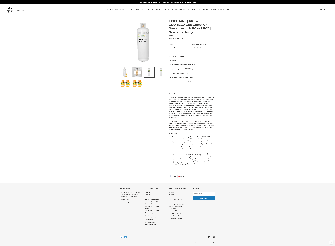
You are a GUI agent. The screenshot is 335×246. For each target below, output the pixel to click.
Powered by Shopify (210, 242)
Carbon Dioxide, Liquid (175, 218)
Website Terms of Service (152, 210)
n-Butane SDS (173, 192)
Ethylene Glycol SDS (175, 213)
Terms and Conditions (151, 224)
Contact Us (148, 194)
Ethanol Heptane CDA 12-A (176, 204)
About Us (147, 192)
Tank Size (172, 44)
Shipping (171, 38)
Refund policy (149, 213)
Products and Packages (152, 199)
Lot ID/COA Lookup (150, 222)
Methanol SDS (173, 211)
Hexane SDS (172, 202)
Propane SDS (173, 197)
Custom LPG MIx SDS (175, 199)
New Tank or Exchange (199, 44)
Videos (147, 215)
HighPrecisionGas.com (200, 242)
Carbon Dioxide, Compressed (177, 216)
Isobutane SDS (173, 194)
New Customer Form (151, 197)
